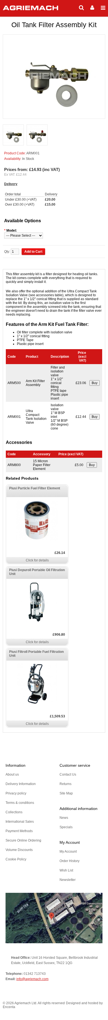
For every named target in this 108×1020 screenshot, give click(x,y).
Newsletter (68, 880)
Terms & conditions (20, 803)
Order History (69, 861)
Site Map (66, 793)
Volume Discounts (19, 850)
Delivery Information (21, 784)
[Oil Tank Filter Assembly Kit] (13, 135)
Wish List (66, 870)
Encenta (9, 1007)
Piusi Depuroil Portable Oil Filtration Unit (37, 572)
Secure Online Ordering (23, 840)
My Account (68, 851)
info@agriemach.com (32, 979)
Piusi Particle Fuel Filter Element (34, 488)
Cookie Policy (16, 859)
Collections (14, 812)
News (64, 818)
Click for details (37, 560)
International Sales (20, 822)
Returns (65, 784)
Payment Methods (19, 831)
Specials (66, 827)
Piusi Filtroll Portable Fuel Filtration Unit (36, 654)
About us (12, 774)
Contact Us (68, 774)
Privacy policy (16, 793)
